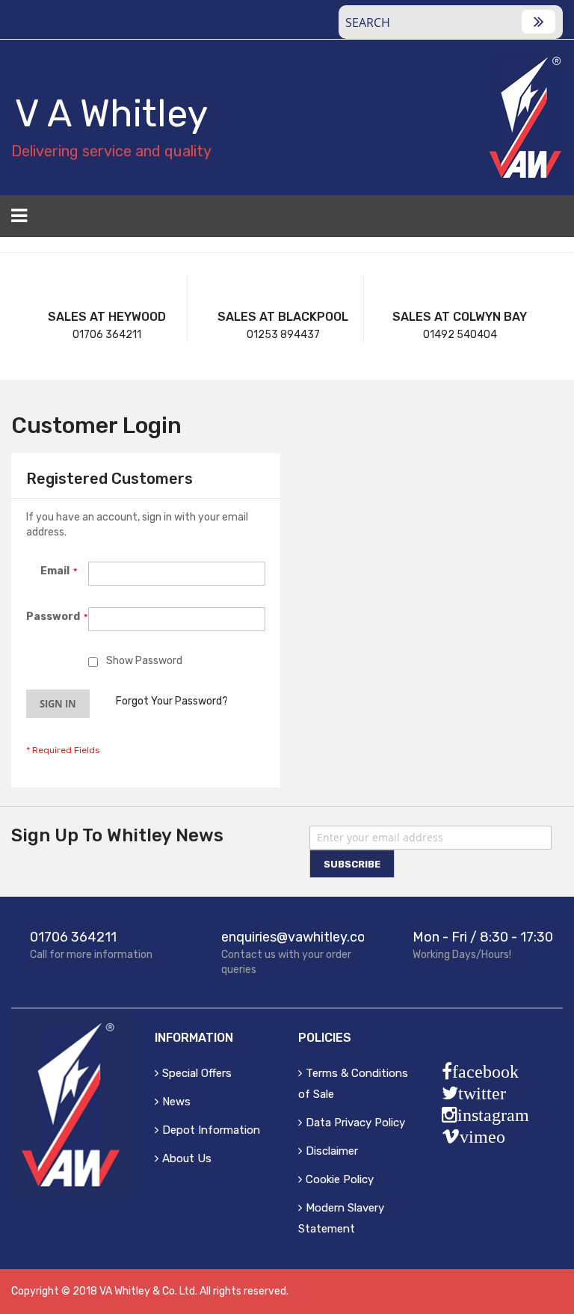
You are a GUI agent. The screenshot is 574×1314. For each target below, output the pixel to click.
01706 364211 (106, 334)
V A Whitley (111, 113)
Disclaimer (332, 1151)
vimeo (482, 1137)
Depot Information (211, 1130)
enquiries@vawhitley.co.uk (302, 937)
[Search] (538, 22)
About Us (187, 1158)
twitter (482, 1093)
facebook (485, 1072)
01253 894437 (283, 334)
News (176, 1101)
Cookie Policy (340, 1179)
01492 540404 (460, 334)
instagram (493, 1115)
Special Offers (197, 1073)
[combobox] (451, 22)
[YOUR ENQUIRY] (553, 221)
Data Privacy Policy (355, 1122)
